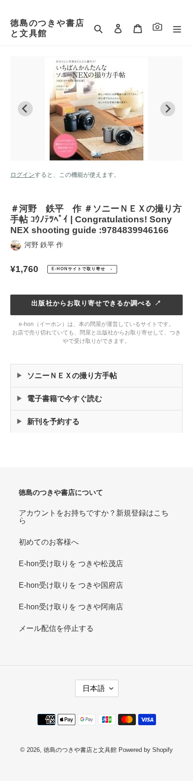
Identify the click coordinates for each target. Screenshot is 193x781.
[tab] (93, 153)
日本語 (93, 688)
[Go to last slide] (25, 108)
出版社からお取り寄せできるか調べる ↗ (96, 303)
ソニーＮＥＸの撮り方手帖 (72, 375)
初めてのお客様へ (49, 542)
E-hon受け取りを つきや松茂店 (71, 564)
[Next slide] (167, 108)
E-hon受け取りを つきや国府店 (71, 585)
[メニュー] (177, 28)
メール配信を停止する (56, 628)
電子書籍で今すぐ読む (64, 398)
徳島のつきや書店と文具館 (47, 28)
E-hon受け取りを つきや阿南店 (71, 607)
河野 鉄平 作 (43, 245)
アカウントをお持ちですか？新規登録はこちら (94, 516)
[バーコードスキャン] (157, 28)
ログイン (22, 174)
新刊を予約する (53, 421)
